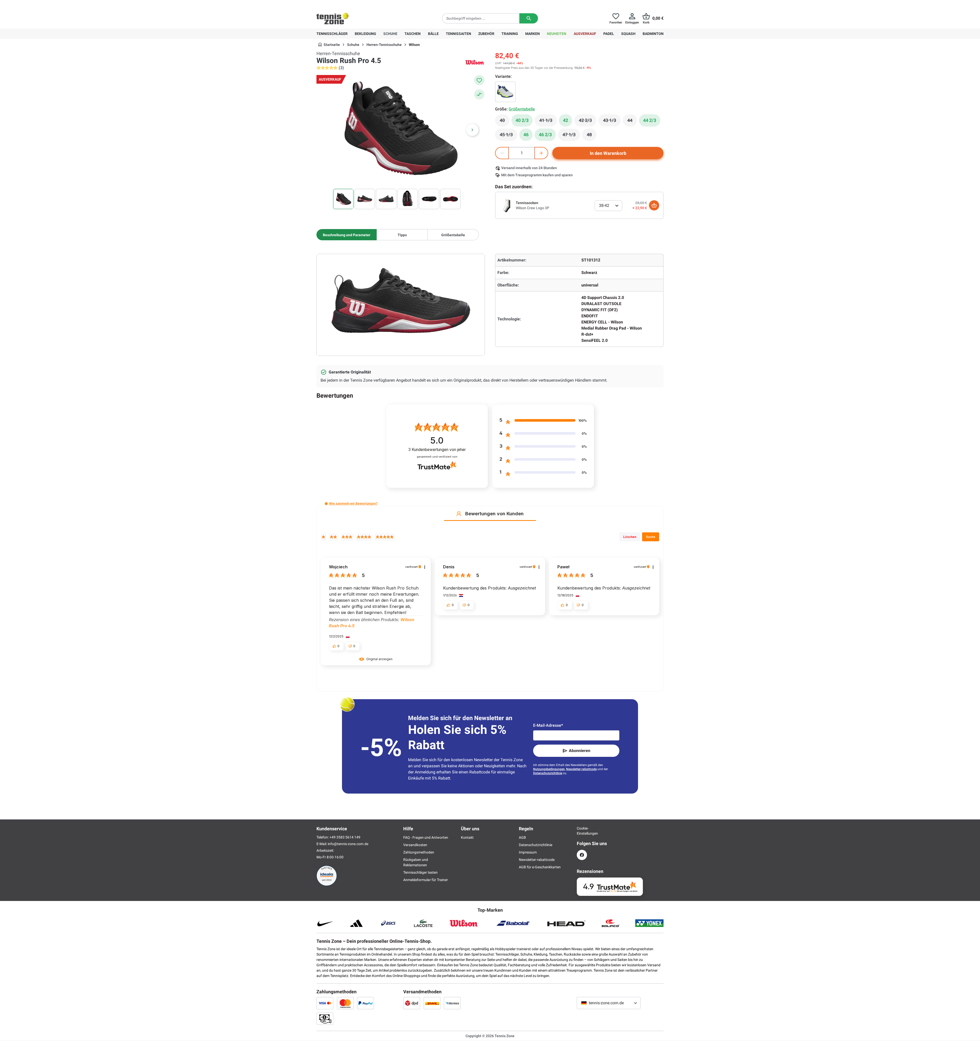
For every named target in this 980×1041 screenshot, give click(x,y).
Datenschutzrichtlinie (547, 773)
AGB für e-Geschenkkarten (540, 867)
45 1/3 (508, 136)
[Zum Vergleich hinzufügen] (479, 94)
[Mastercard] (345, 1003)
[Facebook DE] (582, 855)
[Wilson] (474, 62)
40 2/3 (522, 120)
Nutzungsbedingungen (549, 769)
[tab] (346, 234)
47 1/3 (571, 136)
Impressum (528, 852)
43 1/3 (612, 122)
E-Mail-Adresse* (548, 725)
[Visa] (324, 1003)
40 (504, 122)
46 (526, 134)
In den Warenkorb (608, 153)
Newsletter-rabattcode (581, 769)
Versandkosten (415, 845)
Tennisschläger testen (420, 872)
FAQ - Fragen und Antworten (425, 837)
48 (591, 136)
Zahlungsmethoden (418, 852)
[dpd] (411, 1003)
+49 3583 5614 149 (349, 4)
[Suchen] (528, 18)
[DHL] (432, 1003)
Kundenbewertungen (437, 449)
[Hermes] (452, 1003)
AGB (522, 837)
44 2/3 (649, 120)
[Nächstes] (472, 130)
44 (632, 122)
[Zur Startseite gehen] (332, 18)
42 (565, 120)
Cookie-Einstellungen (582, 830)
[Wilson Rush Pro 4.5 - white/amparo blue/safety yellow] (505, 92)
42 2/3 (587, 122)
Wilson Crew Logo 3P (532, 208)
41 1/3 (548, 122)
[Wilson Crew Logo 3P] (506, 205)
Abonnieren (579, 750)
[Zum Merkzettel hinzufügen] (479, 80)
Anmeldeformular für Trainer (425, 880)
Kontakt (467, 837)
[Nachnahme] (324, 1018)
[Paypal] (365, 1003)
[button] (326, 503)
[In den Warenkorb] (654, 205)
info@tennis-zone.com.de (348, 844)
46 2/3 (545, 134)
